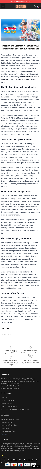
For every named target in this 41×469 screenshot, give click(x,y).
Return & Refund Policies (9, 425)
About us (4, 397)
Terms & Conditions (7, 400)
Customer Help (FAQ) (8, 431)
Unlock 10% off (4, 460)
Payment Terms (6, 422)
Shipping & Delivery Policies (10, 419)
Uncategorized (6, 334)
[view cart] (38, 6)
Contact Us (5, 428)
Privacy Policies (6, 403)
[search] (34, 6)
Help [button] (37, 466)
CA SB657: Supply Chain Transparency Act (15, 409)
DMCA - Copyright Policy (9, 406)
